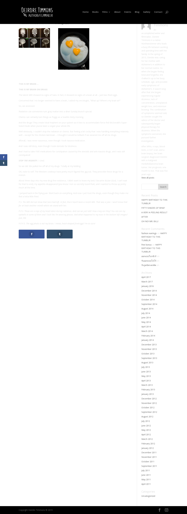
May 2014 (146, 322)
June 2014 (146, 317)
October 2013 (147, 353)
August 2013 (147, 362)
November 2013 (149, 349)
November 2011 (149, 457)
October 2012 (147, 407)
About (117, 12)
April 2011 (146, 484)
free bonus (146, 244)
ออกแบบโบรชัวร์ (148, 256)
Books (95, 12)
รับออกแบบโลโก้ (148, 260)
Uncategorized (148, 496)
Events (127, 12)
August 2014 (147, 308)
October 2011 (147, 461)
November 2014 (149, 295)
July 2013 (145, 367)
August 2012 (147, 416)
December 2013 (149, 344)
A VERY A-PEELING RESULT (154, 212)
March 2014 (147, 331)
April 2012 (146, 434)
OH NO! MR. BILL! (149, 221)
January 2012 (147, 448)
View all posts (147, 177)
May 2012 (146, 430)
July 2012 (145, 421)
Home (86, 12)
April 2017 (146, 277)
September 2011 (149, 466)
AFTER (144, 216)
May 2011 (146, 479)
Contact (158, 12)
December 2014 (149, 290)
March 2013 (147, 385)
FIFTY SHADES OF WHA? (153, 207)
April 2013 (146, 380)
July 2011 (145, 470)
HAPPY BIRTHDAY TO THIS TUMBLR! (154, 237)
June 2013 (146, 371)
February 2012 (148, 443)
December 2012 (149, 398)
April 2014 (146, 326)
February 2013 (148, 389)
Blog (137, 12)
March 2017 (147, 281)
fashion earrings (149, 233)
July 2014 (145, 313)
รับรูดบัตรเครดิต (148, 265)
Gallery (146, 12)
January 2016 (147, 286)
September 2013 (149, 358)
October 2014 (147, 299)
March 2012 (147, 439)
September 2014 (149, 304)
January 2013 (147, 394)
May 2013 (146, 376)
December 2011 (149, 452)
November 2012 (149, 403)
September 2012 (149, 412)
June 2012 (146, 425)
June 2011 (146, 475)
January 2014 (147, 340)
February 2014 (148, 335)
